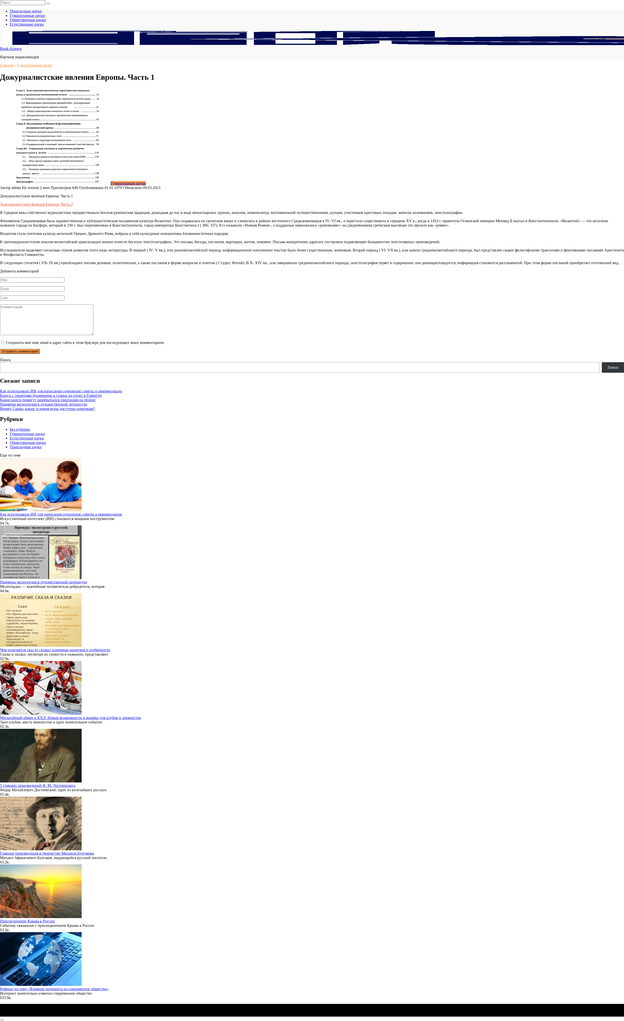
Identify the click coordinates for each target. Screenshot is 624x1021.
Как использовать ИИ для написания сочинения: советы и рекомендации (61, 391)
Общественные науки (28, 20)
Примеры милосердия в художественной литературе (43, 404)
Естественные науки (27, 24)
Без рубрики (20, 429)
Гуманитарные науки (27, 15)
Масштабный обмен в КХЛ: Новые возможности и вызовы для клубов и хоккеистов (70, 718)
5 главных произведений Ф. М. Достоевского (38, 785)
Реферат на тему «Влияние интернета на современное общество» (54, 989)
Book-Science (11, 49)
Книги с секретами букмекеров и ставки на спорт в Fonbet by (51, 395)
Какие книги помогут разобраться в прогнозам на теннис (48, 400)
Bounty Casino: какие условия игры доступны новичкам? (47, 409)
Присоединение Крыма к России (27, 921)
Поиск (5, 360)
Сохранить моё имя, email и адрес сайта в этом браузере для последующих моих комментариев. (85, 342)
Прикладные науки (26, 11)
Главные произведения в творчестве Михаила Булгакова (47, 853)
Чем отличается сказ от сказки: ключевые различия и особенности (55, 650)
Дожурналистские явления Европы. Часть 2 (36, 204)
